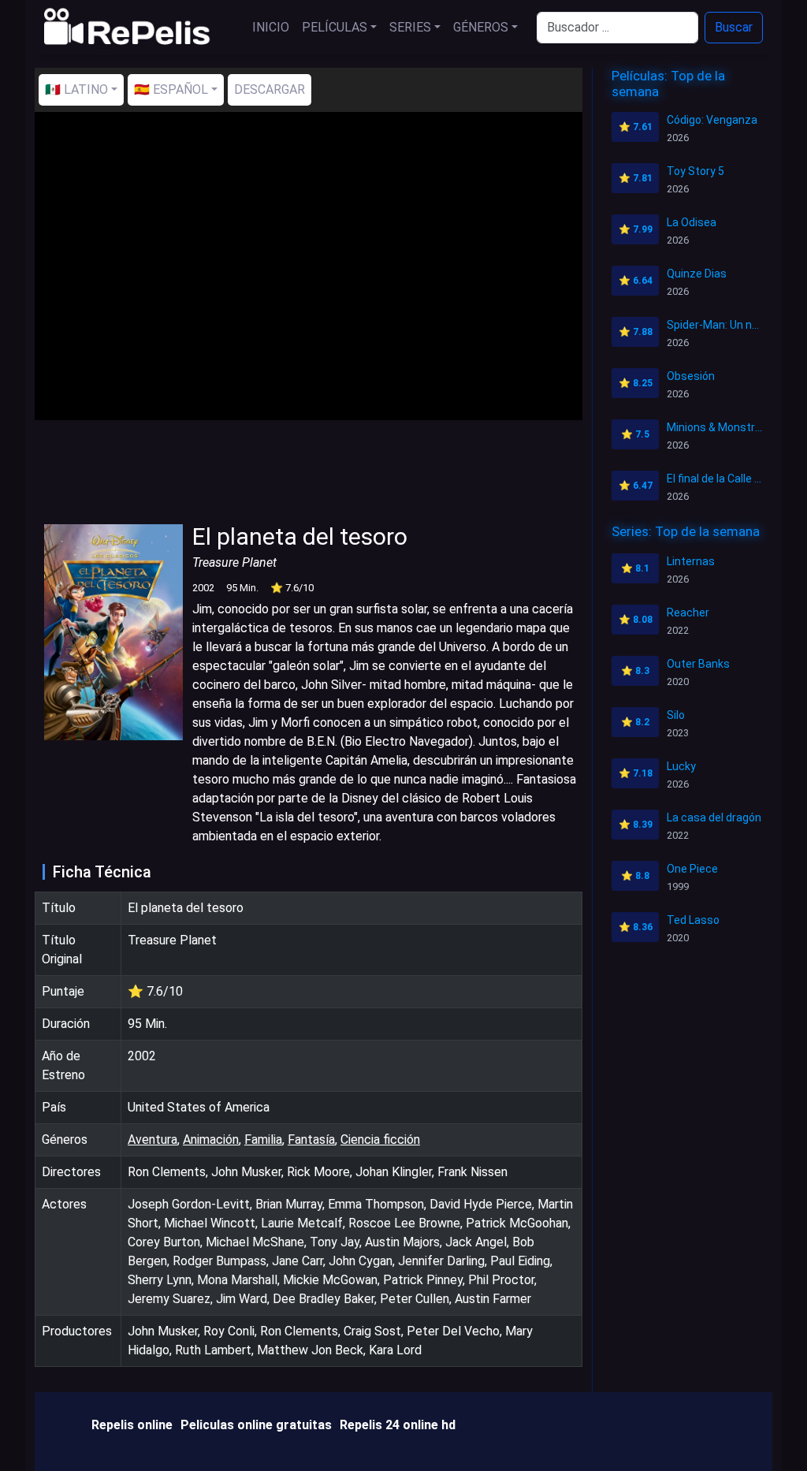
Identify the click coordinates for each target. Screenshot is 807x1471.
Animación (211, 1139)
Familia (263, 1139)
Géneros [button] (480, 27)
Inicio (270, 27)
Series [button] (410, 27)
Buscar (734, 27)
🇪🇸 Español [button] (171, 89)
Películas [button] (334, 27)
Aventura (152, 1139)
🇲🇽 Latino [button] (76, 89)
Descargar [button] (269, 89)
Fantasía (311, 1139)
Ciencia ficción (380, 1139)
